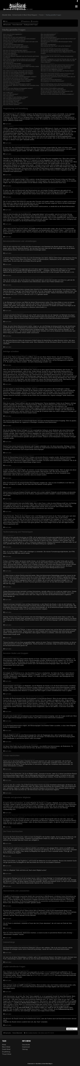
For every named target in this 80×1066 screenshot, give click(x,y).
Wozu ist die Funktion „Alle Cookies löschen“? (16, 47)
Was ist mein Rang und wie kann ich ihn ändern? (17, 65)
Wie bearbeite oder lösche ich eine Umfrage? (16, 78)
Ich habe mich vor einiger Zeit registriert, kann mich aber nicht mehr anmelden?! (20, 42)
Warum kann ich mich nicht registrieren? (14, 37)
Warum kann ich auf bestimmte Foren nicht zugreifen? (18, 79)
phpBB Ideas (16, 986)
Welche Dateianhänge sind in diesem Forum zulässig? (56, 84)
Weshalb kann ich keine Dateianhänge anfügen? (17, 81)
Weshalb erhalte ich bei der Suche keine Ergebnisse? (56, 66)
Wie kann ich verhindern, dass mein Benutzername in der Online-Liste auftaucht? (19, 52)
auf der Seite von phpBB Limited (42, 975)
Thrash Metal (6, 1054)
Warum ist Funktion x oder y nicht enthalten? (53, 90)
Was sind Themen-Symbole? (11, 104)
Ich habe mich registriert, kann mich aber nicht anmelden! (19, 39)
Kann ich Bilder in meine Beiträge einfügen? (15, 97)
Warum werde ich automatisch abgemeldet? (15, 46)
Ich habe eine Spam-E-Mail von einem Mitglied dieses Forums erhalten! (58, 52)
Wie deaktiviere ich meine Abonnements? (52, 81)
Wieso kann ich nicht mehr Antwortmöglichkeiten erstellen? (19, 76)
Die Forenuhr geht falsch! (10, 55)
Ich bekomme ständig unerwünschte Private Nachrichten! (57, 50)
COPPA (29, 160)
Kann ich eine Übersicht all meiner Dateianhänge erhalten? (57, 85)
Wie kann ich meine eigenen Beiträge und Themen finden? (57, 71)
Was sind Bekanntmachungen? (12, 100)
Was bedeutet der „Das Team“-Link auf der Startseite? (56, 46)
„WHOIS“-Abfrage (66, 998)
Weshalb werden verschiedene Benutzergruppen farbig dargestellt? (56, 42)
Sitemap (25, 1049)
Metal (4, 1044)
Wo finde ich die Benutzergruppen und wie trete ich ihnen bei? (58, 39)
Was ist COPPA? (7, 36)
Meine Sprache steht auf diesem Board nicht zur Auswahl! (19, 59)
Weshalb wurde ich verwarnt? (11, 82)
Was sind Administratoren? (48, 34)
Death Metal (6, 1049)
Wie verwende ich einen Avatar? (12, 63)
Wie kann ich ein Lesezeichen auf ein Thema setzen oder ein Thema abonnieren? (58, 77)
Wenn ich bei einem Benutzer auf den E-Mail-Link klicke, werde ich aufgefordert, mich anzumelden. (21, 67)
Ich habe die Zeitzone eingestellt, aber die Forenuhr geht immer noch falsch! (21, 57)
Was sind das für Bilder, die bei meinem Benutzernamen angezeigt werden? (19, 61)
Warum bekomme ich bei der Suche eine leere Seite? (56, 68)
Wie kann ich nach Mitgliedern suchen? (52, 69)
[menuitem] (5, 21)
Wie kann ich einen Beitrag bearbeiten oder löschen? (18, 72)
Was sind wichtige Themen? (11, 101)
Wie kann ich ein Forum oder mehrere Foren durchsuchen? (57, 65)
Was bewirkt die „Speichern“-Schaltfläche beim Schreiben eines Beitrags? (21, 86)
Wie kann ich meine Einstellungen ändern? (15, 50)
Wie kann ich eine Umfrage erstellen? (13, 75)
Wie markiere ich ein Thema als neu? (13, 90)
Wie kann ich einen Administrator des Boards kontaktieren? (57, 94)
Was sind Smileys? (8, 95)
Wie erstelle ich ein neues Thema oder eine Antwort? (18, 71)
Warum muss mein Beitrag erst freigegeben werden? (18, 88)
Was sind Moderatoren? (47, 36)
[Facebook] (77, 1)
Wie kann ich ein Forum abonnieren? (51, 79)
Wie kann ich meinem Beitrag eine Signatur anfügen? (18, 74)
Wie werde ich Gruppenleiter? (49, 40)
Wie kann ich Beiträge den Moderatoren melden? (17, 84)
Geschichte (26, 1044)
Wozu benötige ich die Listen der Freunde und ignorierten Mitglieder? (57, 57)
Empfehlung (6, 1052)
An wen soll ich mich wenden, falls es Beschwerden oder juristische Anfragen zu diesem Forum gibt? (57, 92)
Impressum (26, 1047)
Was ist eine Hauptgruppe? (48, 44)
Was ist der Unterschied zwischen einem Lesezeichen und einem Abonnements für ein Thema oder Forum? (57, 74)
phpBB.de (33, 294)
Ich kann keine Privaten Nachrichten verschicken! (55, 49)
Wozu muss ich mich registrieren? (12, 34)
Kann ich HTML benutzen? (10, 94)
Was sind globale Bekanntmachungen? (14, 98)
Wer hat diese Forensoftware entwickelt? (52, 88)
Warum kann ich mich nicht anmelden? (14, 40)
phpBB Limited (17, 294)
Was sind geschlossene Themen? (12, 103)
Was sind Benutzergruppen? (49, 37)
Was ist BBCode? (8, 92)
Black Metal (6, 1047)
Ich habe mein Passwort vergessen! (13, 44)
